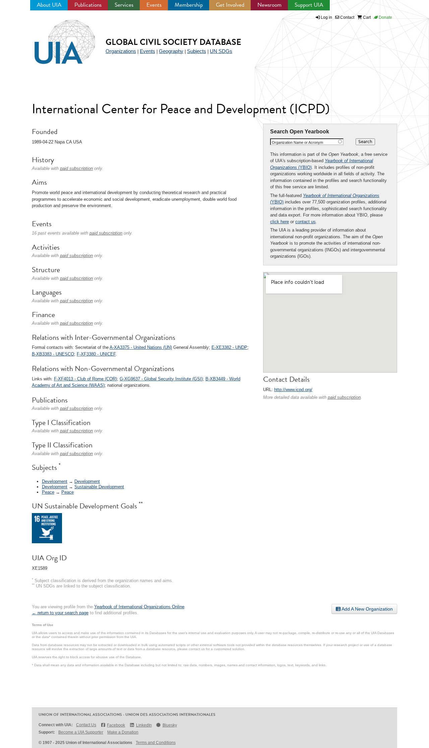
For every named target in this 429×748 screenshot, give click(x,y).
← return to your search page (60, 612)
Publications (88, 5)
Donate (385, 17)
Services (124, 5)
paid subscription (344, 397)
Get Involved (230, 5)
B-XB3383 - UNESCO (53, 354)
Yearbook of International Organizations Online (139, 606)
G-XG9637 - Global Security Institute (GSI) (161, 378)
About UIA (49, 5)
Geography (171, 51)
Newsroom (269, 5)
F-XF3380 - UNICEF (96, 354)
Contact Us (86, 725)
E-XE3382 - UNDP (229, 347)
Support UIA (309, 5)
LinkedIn (143, 725)
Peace (48, 492)
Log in (326, 17)
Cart (366, 17)
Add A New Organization (367, 609)
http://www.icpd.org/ (293, 389)
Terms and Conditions (156, 742)
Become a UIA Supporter (80, 732)
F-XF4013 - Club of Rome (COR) (85, 378)
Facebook (116, 725)
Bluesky (170, 725)
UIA (57, 38)
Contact (346, 17)
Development (54, 481)
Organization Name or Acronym (297, 142)
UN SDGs (221, 51)
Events (154, 5)
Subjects (196, 51)
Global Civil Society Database (173, 42)
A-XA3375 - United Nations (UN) (141, 347)
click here (279, 221)
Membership (189, 5)
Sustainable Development (99, 486)
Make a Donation (122, 732)
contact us (305, 221)
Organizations (121, 51)
